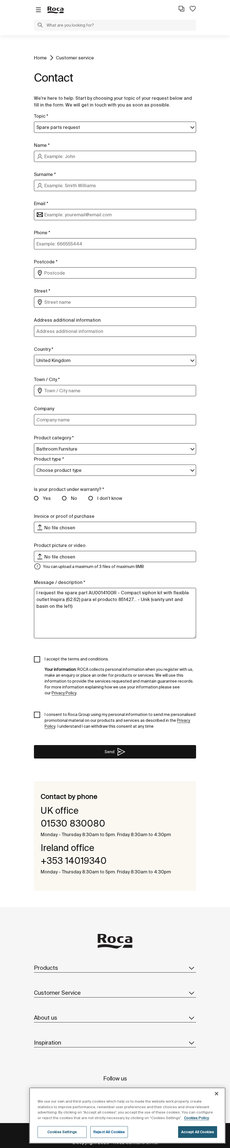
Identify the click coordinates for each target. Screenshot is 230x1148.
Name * (42, 145)
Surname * (45, 174)
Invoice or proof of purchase (64, 516)
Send (109, 752)
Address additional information (67, 320)
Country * (43, 349)
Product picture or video (60, 545)
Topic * (41, 116)
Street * (42, 290)
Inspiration (47, 1042)
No (74, 498)
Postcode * (46, 261)
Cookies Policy (196, 1118)
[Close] (216, 1093)
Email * (41, 203)
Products (46, 967)
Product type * (49, 458)
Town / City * (47, 379)
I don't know (109, 498)
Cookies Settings (62, 1132)
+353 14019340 (74, 860)
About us (45, 1017)
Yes (47, 498)
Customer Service (57, 992)
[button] (40, 26)
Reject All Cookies (109, 1132)
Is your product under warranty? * (69, 489)
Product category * (54, 437)
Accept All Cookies (197, 1132)
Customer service (75, 57)
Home (40, 57)
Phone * (42, 232)
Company (44, 408)
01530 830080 (73, 823)
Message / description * (59, 582)
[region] (127, 1115)
